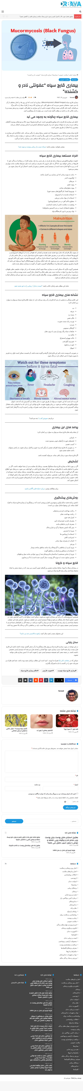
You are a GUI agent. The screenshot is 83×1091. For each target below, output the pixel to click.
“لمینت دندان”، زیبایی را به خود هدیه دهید (28, 286)
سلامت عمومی (63, 75)
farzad (72, 97)
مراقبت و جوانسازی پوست (68, 945)
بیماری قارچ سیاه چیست (66, 670)
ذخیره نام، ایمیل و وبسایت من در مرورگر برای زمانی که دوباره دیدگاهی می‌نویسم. (52, 794)
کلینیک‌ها (74, 935)
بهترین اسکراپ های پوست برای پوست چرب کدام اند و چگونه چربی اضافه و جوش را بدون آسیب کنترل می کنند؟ (61, 840)
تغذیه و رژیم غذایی (71, 895)
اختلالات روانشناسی (70, 875)
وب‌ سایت (37, 784)
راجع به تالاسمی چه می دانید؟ (30, 634)
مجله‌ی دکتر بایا (64, 660)
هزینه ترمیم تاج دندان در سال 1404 (64, 850)
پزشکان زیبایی (72, 888)
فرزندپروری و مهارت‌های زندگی (67, 925)
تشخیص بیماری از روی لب (45, 730)
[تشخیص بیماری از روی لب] (41, 721)
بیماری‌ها (55, 75)
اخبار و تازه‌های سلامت (69, 871)
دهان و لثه (73, 908)
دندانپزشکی (73, 905)
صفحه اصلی (73, 75)
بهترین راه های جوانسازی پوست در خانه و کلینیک (58, 16)
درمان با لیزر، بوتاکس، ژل (68, 898)
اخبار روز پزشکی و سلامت (68, 868)
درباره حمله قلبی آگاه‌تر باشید (35, 489)
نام (76, 775)
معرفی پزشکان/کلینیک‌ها (69, 948)
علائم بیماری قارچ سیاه (29, 670)
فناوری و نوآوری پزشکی (69, 928)
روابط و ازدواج (72, 911)
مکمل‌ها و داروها (71, 951)
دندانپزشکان (73, 901)
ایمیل (76, 784)
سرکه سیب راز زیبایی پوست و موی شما (32, 147)
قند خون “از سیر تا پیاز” (71, 729)
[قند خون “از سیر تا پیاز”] (67, 720)
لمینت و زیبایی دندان (70, 938)
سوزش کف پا (43, 418)
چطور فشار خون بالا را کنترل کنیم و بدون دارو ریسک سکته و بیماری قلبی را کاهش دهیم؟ (23, 838)
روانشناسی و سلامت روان (68, 915)
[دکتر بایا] (71, 5)
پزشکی (74, 891)
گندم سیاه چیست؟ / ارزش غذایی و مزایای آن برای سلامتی (16, 729)
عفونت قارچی (47, 670)
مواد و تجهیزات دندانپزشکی (68, 955)
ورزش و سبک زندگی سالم (68, 958)
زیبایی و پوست (72, 918)
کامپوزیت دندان (72, 931)
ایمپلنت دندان (72, 881)
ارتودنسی (74, 878)
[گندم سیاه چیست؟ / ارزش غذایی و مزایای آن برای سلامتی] (16, 720)
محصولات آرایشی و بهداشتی (68, 941)
